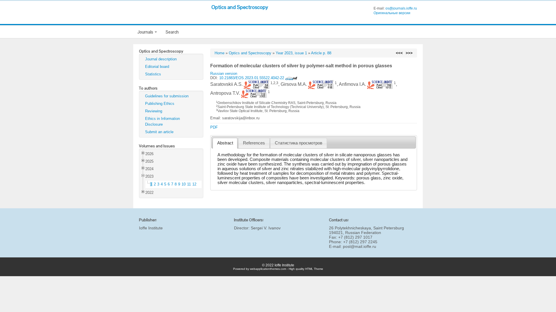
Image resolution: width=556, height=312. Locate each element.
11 (189, 184)
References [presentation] (254, 143)
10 (184, 184)
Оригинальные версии (392, 13)
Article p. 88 (321, 53)
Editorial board (157, 66)
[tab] (225, 143)
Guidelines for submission (167, 96)
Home (219, 53)
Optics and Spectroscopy (239, 7)
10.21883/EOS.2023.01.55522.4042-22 (252, 78)
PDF (214, 127)
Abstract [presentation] (225, 143)
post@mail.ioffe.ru (359, 246)
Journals (146, 32)
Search (172, 32)
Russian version (223, 73)
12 (194, 184)
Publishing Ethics (159, 103)
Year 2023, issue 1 (291, 53)
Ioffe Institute (151, 228)
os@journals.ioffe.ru (401, 8)
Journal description (161, 59)
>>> (409, 53)
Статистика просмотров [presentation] (298, 143)
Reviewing (153, 111)
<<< (399, 53)
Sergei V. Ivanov (266, 228)
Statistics (153, 74)
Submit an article (159, 132)
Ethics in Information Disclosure (162, 121)
